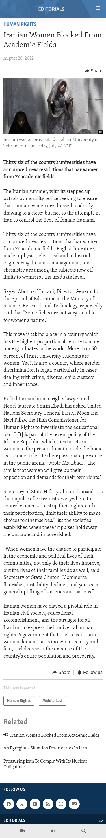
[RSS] (48, 804)
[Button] (94, 71)
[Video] (22, 831)
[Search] (83, 831)
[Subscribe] (74, 804)
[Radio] (53, 831)
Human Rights (19, 24)
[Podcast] (61, 804)
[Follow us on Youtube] (35, 804)
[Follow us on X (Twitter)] (21, 804)
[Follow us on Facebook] (8, 804)
